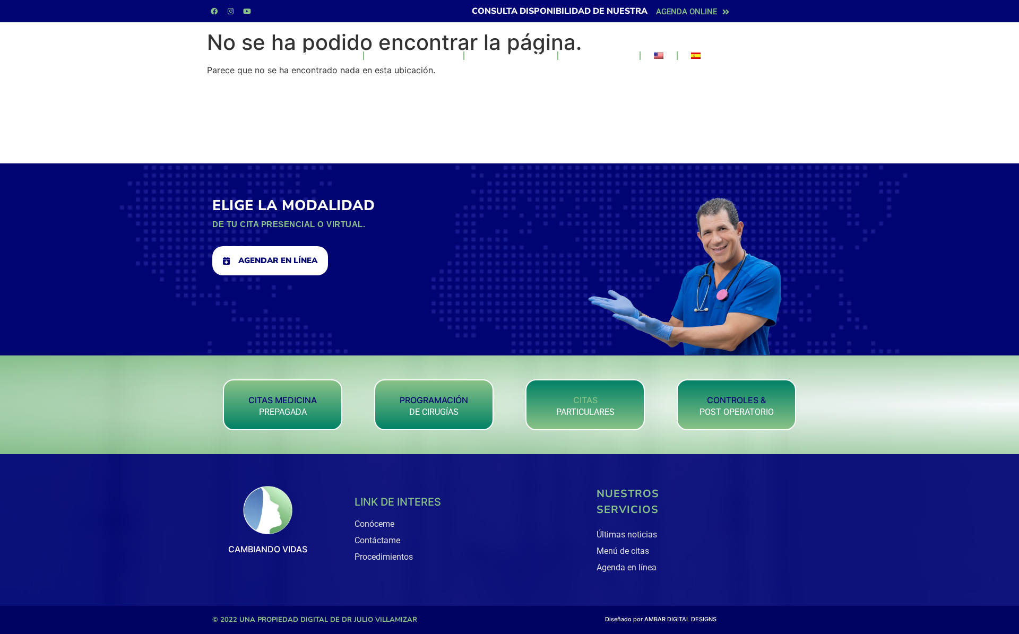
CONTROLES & (736, 400)
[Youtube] (247, 11)
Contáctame (599, 56)
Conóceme (327, 56)
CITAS (585, 400)
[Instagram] (230, 11)
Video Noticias (511, 56)
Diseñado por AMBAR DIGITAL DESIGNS (660, 619)
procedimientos (414, 56)
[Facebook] (214, 11)
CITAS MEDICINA (282, 400)
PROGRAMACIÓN (434, 400)
